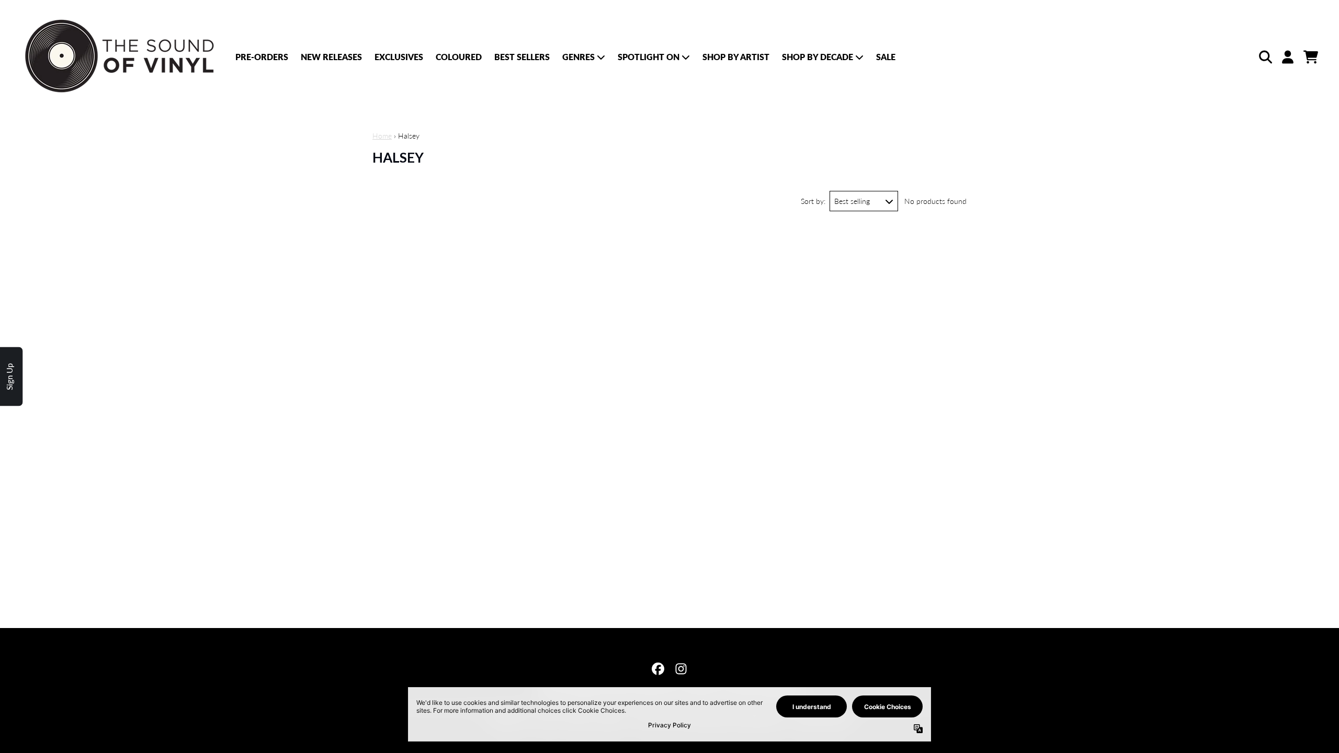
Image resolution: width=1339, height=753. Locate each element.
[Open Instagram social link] (681, 668)
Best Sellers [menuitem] (522, 57)
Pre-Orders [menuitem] (261, 57)
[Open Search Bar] (1264, 57)
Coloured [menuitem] (459, 57)
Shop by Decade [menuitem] (817, 57)
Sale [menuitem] (885, 57)
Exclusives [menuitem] (399, 57)
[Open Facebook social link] (658, 668)
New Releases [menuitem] (331, 57)
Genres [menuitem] (578, 57)
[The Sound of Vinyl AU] (121, 56)
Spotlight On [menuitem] (648, 57)
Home (382, 135)
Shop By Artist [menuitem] (735, 57)
